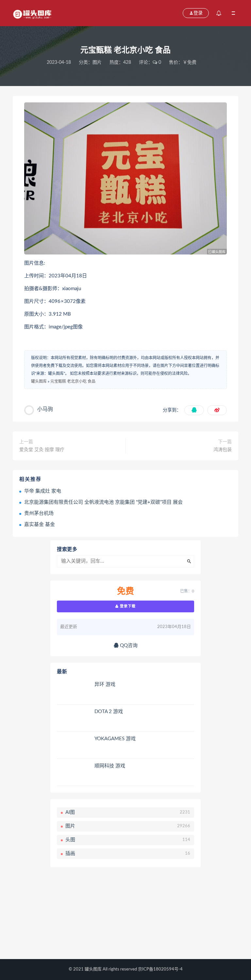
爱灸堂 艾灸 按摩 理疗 (41, 449)
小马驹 (45, 409)
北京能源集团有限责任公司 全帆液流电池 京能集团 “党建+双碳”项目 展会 (103, 502)
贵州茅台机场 (39, 513)
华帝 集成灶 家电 (42, 491)
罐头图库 (39, 381)
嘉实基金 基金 (39, 524)
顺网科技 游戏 (109, 765)
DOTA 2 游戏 (108, 711)
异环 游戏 (104, 684)
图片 (97, 62)
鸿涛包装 (222, 449)
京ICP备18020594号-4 (160, 969)
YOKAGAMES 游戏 (115, 738)
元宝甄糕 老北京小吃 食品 (72, 381)
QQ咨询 (128, 645)
